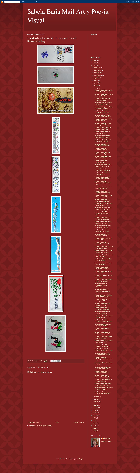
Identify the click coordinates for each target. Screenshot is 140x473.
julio (95, 80)
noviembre (97, 70)
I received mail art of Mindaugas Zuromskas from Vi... (103, 358)
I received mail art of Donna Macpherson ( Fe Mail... (102, 177)
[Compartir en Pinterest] (60, 361)
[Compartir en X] (56, 361)
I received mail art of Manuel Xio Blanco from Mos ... (102, 140)
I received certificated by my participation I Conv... (102, 300)
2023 (94, 63)
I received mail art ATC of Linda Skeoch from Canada (103, 251)
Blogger (80, 459)
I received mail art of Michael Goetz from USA (102, 329)
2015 (94, 420)
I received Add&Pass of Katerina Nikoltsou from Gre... (102, 291)
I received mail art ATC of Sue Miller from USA (102, 259)
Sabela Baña (107, 438)
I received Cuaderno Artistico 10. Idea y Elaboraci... (102, 324)
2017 (94, 415)
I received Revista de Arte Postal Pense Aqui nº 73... (102, 169)
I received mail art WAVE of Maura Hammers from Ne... (103, 115)
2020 (94, 407)
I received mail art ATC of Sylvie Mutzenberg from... (103, 316)
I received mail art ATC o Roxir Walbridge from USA (103, 187)
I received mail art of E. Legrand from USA (101, 161)
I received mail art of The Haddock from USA (101, 234)
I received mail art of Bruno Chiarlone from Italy (102, 312)
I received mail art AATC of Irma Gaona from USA (103, 341)
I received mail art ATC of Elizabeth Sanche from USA (103, 320)
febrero (96, 399)
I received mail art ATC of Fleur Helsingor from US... (103, 196)
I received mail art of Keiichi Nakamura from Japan (102, 136)
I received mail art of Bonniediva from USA (101, 148)
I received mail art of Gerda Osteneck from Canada (102, 333)
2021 (94, 405)
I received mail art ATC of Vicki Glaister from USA (103, 304)
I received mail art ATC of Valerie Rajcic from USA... (102, 144)
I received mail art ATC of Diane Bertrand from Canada (103, 95)
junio (96, 83)
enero (96, 402)
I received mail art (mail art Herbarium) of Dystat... (102, 153)
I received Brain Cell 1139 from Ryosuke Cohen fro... (103, 204)
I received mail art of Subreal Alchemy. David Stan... (102, 124)
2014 (94, 423)
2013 (94, 425)
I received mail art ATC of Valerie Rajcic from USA (102, 111)
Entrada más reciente (34, 422)
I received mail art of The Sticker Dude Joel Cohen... (103, 243)
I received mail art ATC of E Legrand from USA (102, 99)
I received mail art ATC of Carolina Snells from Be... (102, 376)
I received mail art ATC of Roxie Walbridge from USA (103, 255)
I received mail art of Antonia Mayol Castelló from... (102, 157)
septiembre (97, 75)
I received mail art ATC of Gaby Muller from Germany (103, 280)
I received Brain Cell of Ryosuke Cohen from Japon (103, 349)
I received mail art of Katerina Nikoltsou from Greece (102, 222)
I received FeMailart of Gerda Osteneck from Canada (102, 165)
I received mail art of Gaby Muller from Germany (101, 268)
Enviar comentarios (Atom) (44, 426)
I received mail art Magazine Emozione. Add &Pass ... (102, 392)
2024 (94, 60)
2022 (94, 65)
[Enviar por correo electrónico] (51, 361)
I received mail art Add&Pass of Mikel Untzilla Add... (103, 388)
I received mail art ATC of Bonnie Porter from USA (102, 200)
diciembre (97, 67)
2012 (94, 428)
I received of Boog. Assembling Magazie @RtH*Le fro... (103, 107)
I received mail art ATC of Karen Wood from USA (103, 173)
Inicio (57, 422)
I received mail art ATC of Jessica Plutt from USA (101, 372)
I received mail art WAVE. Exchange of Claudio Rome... (101, 213)
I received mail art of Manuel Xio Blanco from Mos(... (102, 384)
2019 (94, 410)
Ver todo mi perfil (106, 441)
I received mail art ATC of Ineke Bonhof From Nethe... (103, 91)
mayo (96, 85)
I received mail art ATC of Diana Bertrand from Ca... (103, 247)
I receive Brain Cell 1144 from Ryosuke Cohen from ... (103, 296)
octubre (96, 72)
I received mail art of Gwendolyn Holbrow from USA (102, 183)
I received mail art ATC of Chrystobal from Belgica (102, 353)
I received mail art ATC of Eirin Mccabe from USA (103, 120)
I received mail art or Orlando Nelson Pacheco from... (102, 230)
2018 (94, 413)
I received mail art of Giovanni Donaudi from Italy (103, 380)
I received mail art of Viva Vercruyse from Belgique (102, 308)
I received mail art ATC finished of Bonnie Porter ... (103, 272)
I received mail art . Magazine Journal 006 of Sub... (102, 128)
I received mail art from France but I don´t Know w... (103, 239)
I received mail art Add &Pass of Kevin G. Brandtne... (102, 218)
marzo (96, 397)
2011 (94, 430)
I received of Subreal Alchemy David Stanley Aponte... (103, 103)
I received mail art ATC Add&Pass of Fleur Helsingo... (100, 285)
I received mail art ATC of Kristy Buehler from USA (103, 337)
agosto (96, 78)
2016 (94, 418)
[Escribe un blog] (53, 361)
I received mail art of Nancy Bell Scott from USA (102, 132)
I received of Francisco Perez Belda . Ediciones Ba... (102, 208)
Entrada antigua (79, 422)
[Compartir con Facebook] (58, 361)
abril (95, 88)
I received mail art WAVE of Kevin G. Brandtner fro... (102, 345)
